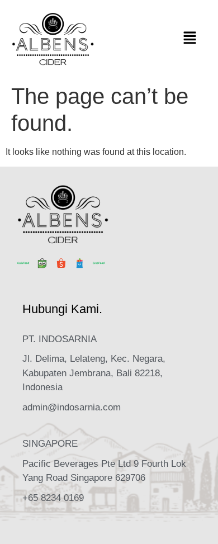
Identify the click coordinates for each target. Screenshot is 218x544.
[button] (190, 39)
